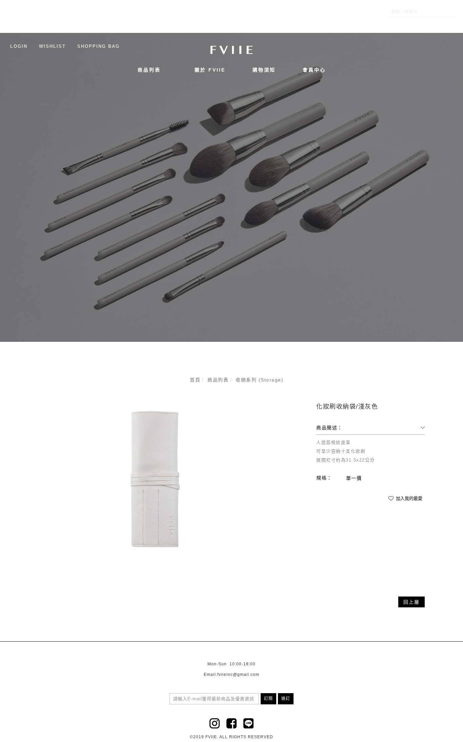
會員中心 (314, 70)
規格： (324, 478)
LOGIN (18, 46)
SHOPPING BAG (98, 46)
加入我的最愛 (408, 498)
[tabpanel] (231, 187)
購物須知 (264, 70)
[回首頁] (231, 50)
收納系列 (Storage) (259, 380)
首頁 (195, 380)
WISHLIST (52, 46)
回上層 (411, 602)
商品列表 (149, 70)
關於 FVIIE (210, 70)
